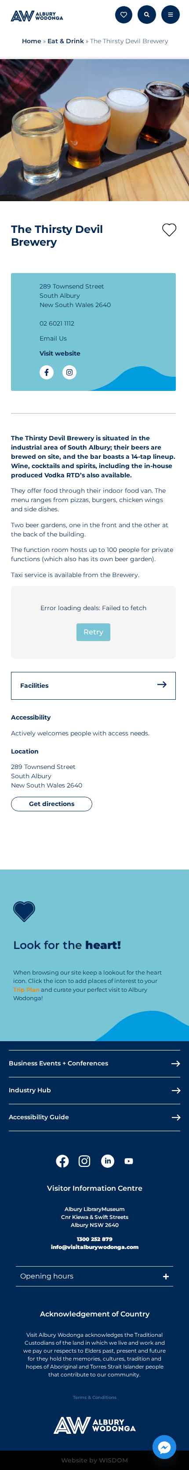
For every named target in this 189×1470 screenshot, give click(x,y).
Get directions (51, 804)
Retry (93, 632)
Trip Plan (26, 989)
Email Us (53, 338)
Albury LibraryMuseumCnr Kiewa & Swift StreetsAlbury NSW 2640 (94, 1217)
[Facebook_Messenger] (164, 1447)
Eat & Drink (65, 41)
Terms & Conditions (94, 1397)
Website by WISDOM (94, 1460)
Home (31, 41)
